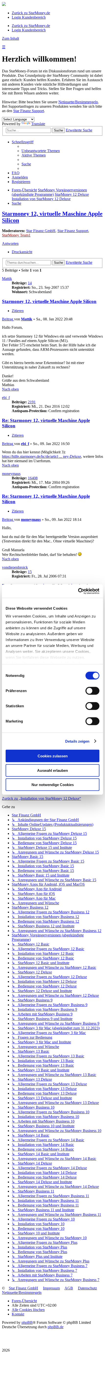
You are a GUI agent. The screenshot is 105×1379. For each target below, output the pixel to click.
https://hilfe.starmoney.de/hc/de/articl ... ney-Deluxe (41, 456)
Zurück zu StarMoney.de (31, 13)
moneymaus (11, 474)
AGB (68, 1288)
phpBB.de (55, 1327)
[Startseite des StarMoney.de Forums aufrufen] (4, 4)
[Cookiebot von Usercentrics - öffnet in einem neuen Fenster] (78, 591)
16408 (33, 478)
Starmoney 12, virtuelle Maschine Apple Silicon (49, 301)
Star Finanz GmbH (40, 231)
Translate (38, 124)
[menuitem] (40, 151)
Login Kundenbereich (29, 17)
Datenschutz (87, 1288)
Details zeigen (77, 741)
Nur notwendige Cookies (53, 785)
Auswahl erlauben (52, 770)
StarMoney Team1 (16, 235)
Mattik (7, 278)
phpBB (27, 1322)
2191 (32, 402)
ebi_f (6, 397)
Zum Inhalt (10, 38)
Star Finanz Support (28, 111)
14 (30, 283)
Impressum (51, 1288)
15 (30, 572)
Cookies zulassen (53, 756)
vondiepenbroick (15, 567)
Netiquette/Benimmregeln (78, 102)
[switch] (92, 691)
